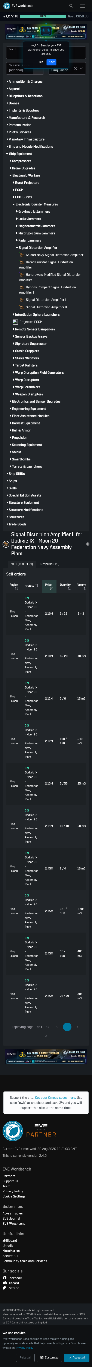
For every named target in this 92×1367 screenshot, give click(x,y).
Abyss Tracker (13, 1213)
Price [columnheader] (48, 584)
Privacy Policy (24, 1347)
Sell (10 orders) (22, 564)
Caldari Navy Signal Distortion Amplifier (54, 255)
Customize (51, 1357)
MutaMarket (11, 1250)
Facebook (14, 1278)
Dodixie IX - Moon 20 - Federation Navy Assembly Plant (31, 614)
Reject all (25, 1357)
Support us (10, 1181)
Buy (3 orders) (49, 564)
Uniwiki (8, 1245)
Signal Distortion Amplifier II (46, 307)
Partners (9, 1176)
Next (52, 62)
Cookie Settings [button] (14, 1196)
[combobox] (19, 68)
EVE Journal (11, 1218)
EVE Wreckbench (15, 1223)
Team (6, 1186)
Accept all (78, 1357)
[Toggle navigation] (83, 6)
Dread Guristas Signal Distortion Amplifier (46, 264)
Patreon (13, 1288)
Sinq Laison (14, 614)
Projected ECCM (31, 322)
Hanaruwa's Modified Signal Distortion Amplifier (50, 277)
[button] (18, 5)
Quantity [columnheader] (65, 584)
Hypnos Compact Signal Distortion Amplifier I (47, 290)
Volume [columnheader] (82, 584)
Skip (40, 62)
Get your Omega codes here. (55, 1097)
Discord (13, 1283)
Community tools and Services (25, 1261)
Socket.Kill (10, 1256)
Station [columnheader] (29, 586)
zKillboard (10, 1240)
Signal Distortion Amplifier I (45, 299)
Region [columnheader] (14, 584)
